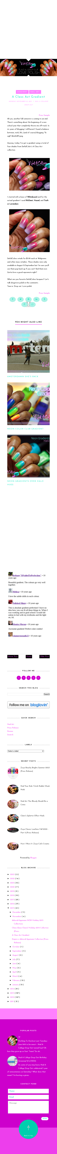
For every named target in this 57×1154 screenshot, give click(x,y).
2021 (12, 883)
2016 (12, 904)
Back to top (28, 1136)
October (16, 947)
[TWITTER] (24, 678)
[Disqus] (28, 534)
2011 (12, 1002)
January (15, 985)
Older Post (44, 657)
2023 (12, 875)
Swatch (10, 735)
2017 (12, 900)
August (15, 955)
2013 (12, 993)
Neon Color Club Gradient (25, 429)
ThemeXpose (29, 1150)
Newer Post (13, 657)
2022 (12, 879)
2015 (12, 908)
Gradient (22, 92)
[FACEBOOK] (19, 678)
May (14, 968)
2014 (12, 989)
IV (19, 1037)
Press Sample (44, 115)
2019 (12, 891)
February (16, 980)
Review (10, 731)
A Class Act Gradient (20, 935)
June (14, 964)
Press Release (13, 728)
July (14, 960)
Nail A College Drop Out (28, 1141)
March (15, 976)
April (14, 972)
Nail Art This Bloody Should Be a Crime (34, 803)
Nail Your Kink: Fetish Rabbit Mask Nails (35, 788)
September (17, 951)
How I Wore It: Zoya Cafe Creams (35, 844)
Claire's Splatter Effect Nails (32, 816)
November (17, 917)
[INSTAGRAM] (29, 678)
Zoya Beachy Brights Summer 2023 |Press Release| (35, 769)
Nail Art (35, 92)
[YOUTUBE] (33, 678)
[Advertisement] (28, 28)
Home (28, 657)
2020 (12, 887)
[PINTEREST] (38, 678)
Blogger (33, 858)
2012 (12, 997)
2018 (12, 895)
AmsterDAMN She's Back (22, 377)
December (16, 912)
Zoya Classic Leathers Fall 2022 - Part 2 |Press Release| (35, 831)
